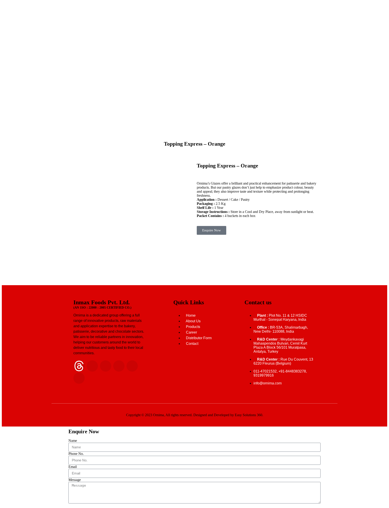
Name (72, 441)
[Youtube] (79, 378)
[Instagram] (105, 366)
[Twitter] (132, 366)
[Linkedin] (92, 366)
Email (72, 467)
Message (74, 480)
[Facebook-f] (118, 366)
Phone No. (76, 454)
